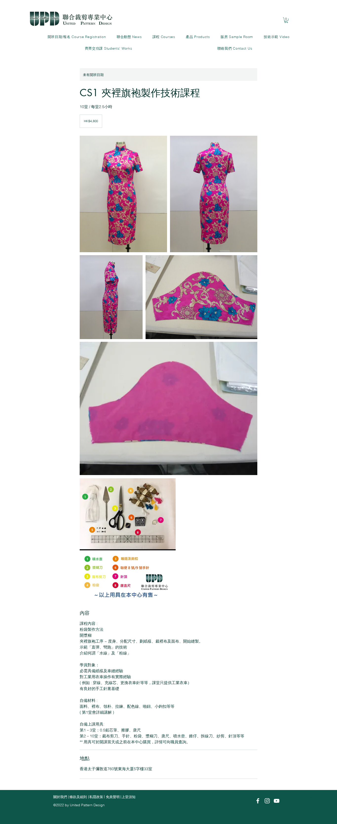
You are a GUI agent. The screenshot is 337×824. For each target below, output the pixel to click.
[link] (286, 20)
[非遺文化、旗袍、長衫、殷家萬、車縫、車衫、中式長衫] (123, 194)
